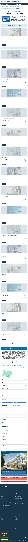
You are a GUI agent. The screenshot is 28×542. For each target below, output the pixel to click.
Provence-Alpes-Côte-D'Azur (13, 448)
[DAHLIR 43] (14, 307)
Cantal (13, 412)
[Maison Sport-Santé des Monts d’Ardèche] (14, 73)
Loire (13, 416)
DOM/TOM (13, 436)
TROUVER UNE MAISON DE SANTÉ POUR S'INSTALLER (14, 475)
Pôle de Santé (3, 496)
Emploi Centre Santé (21, 4)
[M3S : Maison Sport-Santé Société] (14, 210)
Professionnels (25, 4)
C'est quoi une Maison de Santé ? (5, 510)
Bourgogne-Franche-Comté (13, 430)
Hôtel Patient (7, 4)
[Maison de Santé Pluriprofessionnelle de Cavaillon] (14, 229)
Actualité (10, 4)
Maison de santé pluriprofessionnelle (6, 493)
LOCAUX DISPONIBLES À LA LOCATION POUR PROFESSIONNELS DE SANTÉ (14, 477)
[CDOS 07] (14, 54)
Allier (13, 409)
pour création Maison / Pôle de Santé (21, 504)
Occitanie (13, 445)
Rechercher (18, 8)
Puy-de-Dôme (13, 419)
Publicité (16, 528)
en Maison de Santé (20, 492)
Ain (13, 407)
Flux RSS (2, 519)
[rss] (5, 1)
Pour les (4, 490)
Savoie (13, 422)
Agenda (13, 4)
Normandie (13, 442)
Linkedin (17, 519)
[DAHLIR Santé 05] (14, 268)
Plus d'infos (4, 86)
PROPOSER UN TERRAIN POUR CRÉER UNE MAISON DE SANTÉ (14, 481)
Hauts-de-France (13, 439)
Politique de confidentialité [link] (5, 540)
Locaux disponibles (16, 4)
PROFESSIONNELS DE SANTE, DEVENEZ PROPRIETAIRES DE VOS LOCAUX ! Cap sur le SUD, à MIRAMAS (7, 472)
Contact (16, 525)
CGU (1, 525)
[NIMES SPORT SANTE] (14, 249)
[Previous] (11, 343)
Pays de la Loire (13, 446)
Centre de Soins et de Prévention (5, 501)
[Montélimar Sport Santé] (14, 32)
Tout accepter (5, 537)
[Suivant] (16, 343)
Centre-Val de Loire (13, 433)
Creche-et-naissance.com (22, 535)
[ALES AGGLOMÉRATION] (14, 190)
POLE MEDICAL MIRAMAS (4, 452)
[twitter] (2, 1)
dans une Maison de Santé (19, 501)
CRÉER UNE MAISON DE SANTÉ (14, 479)
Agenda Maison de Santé (4, 518)
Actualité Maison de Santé (4, 516)
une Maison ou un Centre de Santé (20, 503)
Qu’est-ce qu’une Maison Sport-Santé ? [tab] (7, 348)
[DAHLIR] (14, 288)
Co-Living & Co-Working (22, 537)
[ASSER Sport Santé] (14, 151)
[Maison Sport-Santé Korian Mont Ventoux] (14, 112)
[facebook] (1, 1)
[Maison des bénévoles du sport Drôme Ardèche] (14, 93)
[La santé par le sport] (14, 132)
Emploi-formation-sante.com (14, 535)
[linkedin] (4, 1)
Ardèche (13, 410)
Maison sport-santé (3, 498)
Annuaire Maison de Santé (2, 4)
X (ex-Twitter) (18, 518)
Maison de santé (3, 492)
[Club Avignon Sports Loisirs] (14, 171)
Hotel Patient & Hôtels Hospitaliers (5, 505)
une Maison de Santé (18, 498)
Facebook (17, 516)
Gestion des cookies (21, 540)
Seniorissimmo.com (12, 537)
